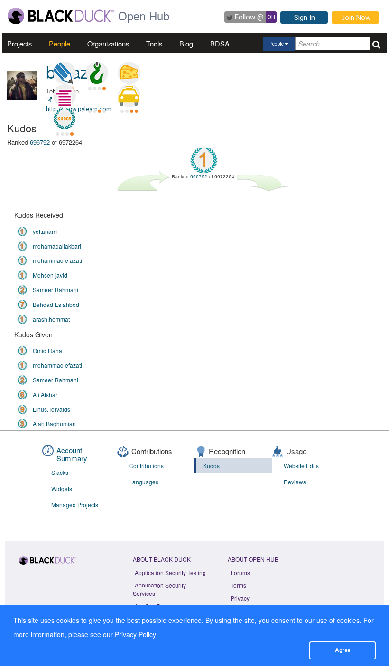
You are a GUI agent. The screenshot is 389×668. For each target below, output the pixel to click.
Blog (186, 43)
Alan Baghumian (54, 423)
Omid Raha (47, 350)
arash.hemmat (51, 319)
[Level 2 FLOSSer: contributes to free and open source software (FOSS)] (96, 95)
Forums (240, 572)
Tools (154, 43)
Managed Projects (74, 505)
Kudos (211, 466)
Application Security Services (159, 589)
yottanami (45, 231)
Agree (342, 650)
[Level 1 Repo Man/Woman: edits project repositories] (96, 73)
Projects (19, 43)
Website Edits (301, 466)
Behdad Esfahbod (56, 304)
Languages (143, 482)
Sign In (304, 17)
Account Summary (71, 454)
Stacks (59, 472)
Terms (238, 585)
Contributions (146, 466)
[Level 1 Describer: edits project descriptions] (64, 73)
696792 (40, 142)
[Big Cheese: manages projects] (129, 73)
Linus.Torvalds (51, 409)
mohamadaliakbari (57, 246)
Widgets (61, 488)
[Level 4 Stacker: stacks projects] (64, 95)
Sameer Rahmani (55, 290)
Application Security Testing (170, 572)
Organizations (108, 43)
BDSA (220, 43)
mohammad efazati (57, 260)
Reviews (295, 482)
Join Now (355, 17)
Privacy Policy (135, 634)
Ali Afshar (45, 394)
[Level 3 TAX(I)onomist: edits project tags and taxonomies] (129, 95)
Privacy (240, 598)
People (59, 43)
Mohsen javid (50, 275)
